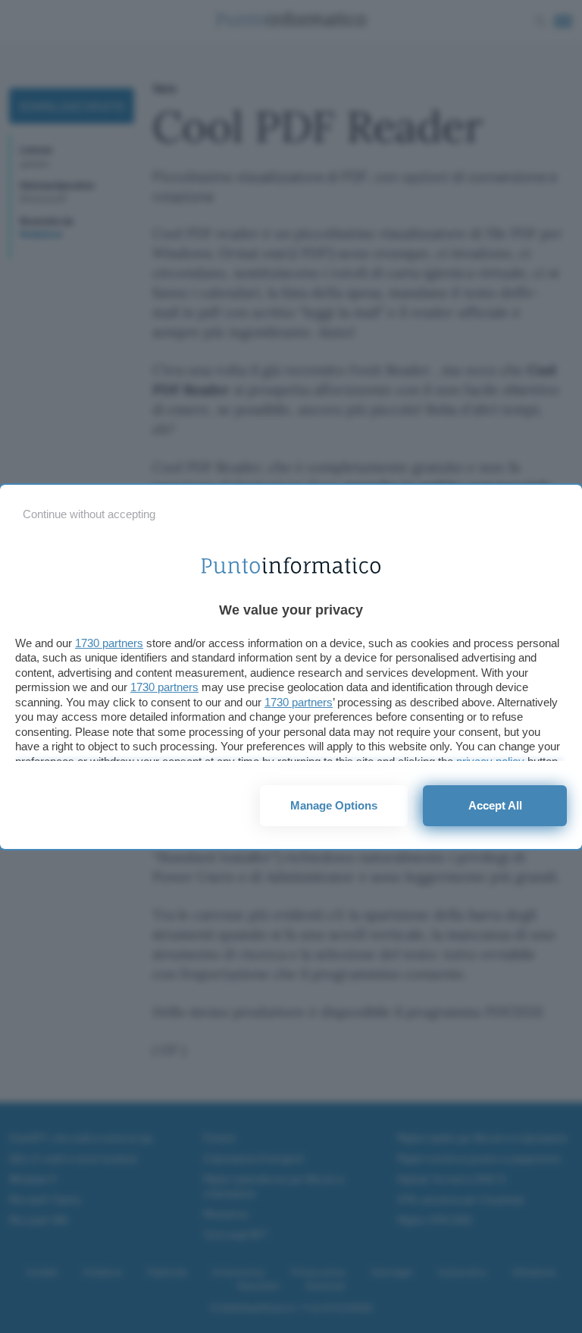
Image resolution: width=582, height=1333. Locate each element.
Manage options (333, 805)
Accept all (495, 805)
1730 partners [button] (109, 643)
